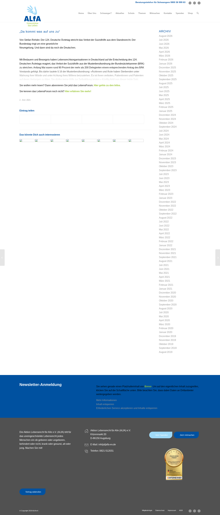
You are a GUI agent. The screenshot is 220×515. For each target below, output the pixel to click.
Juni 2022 (164, 225)
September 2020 (168, 304)
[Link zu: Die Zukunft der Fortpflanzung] (105, 146)
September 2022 (168, 213)
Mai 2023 (164, 182)
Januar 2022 (165, 245)
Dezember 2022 (167, 202)
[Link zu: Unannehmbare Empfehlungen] (73, 146)
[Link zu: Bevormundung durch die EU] (42, 146)
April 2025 (164, 99)
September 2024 (168, 126)
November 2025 (167, 71)
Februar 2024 (166, 150)
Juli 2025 (164, 87)
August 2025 (165, 83)
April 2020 (164, 320)
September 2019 (168, 348)
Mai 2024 (164, 138)
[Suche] (198, 13)
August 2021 (165, 261)
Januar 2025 (165, 111)
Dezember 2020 (167, 292)
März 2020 (164, 324)
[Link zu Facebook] (190, 2)
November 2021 (167, 253)
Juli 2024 (164, 131)
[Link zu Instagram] (194, 2)
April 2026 (164, 52)
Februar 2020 (166, 328)
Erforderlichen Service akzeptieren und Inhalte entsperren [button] (126, 408)
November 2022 (167, 205)
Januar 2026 (165, 63)
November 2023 (167, 162)
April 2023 (164, 186)
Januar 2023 (165, 198)
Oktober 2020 (166, 300)
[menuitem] (81, 13)
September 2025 (168, 79)
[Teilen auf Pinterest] (97, 119)
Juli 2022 (164, 221)
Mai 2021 (164, 273)
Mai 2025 (164, 95)
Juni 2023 (164, 178)
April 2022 (164, 233)
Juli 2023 (164, 174)
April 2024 (164, 142)
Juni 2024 (164, 134)
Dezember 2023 (167, 158)
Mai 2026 (164, 48)
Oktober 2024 (166, 123)
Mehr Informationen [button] (106, 400)
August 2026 (165, 36)
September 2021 (168, 257)
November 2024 (167, 119)
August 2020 (165, 308)
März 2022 (164, 237)
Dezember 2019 (167, 336)
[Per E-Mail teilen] (128, 119)
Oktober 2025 (166, 75)
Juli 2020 (164, 312)
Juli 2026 (164, 40)
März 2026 (164, 55)
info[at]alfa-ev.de (107, 444)
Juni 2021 (164, 269)
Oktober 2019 (166, 344)
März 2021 (164, 281)
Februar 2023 (166, 194)
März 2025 (164, 103)
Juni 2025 (164, 91)
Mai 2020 (164, 316)
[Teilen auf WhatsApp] (66, 119)
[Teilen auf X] (35, 119)
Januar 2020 (165, 332)
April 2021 (164, 277)
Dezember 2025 (167, 67)
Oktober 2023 (166, 166)
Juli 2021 (164, 265)
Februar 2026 (166, 59)
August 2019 (165, 352)
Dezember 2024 (167, 115)
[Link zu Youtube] (199, 2)
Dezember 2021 (167, 249)
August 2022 (165, 217)
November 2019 (167, 340)
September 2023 (168, 170)
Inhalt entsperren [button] (105, 404)
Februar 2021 (166, 285)
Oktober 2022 (166, 210)
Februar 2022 (166, 241)
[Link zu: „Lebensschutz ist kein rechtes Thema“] (27, 146)
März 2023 (164, 190)
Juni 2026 (164, 44)
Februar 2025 (166, 107)
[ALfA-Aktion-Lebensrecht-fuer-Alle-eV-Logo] (32, 16)
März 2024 (164, 146)
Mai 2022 (164, 229)
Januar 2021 (165, 288)
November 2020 (167, 296)
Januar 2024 (165, 154)
